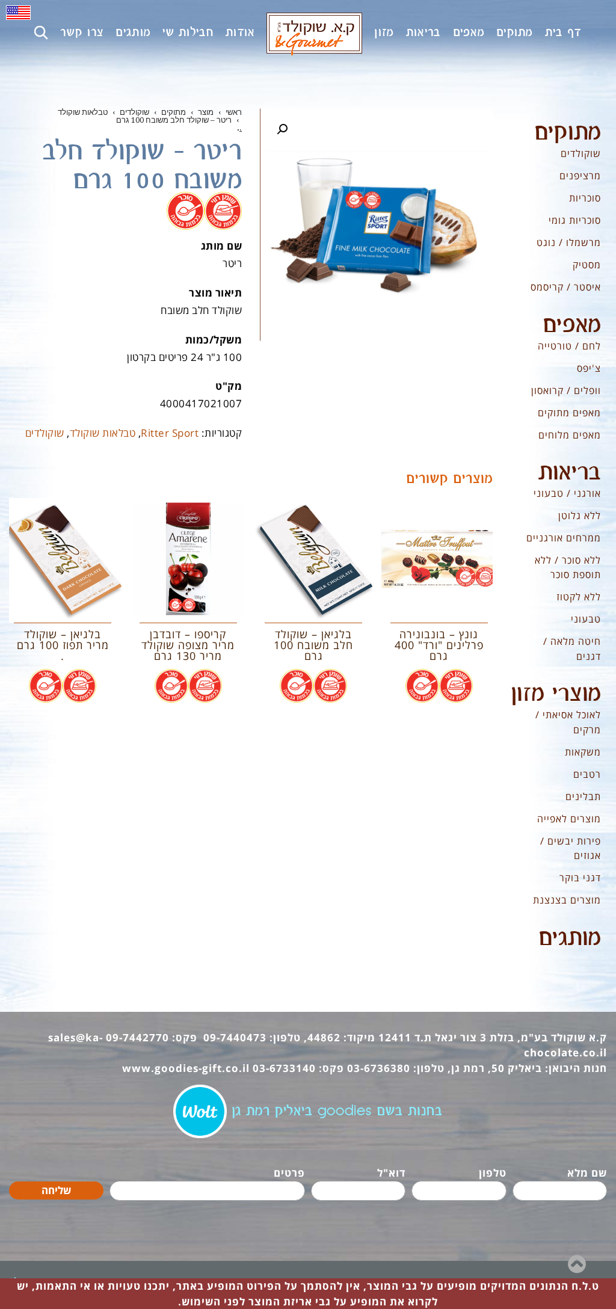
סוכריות (585, 198)
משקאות (583, 752)
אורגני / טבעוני (567, 493)
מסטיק (587, 264)
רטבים (587, 774)
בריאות (569, 473)
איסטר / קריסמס (566, 287)
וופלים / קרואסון (566, 390)
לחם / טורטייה (569, 346)
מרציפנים (580, 175)
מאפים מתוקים (569, 412)
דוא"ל (391, 1173)
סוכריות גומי (575, 220)
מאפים (572, 325)
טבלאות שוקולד (103, 433)
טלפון (493, 1173)
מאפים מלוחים (569, 435)
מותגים (569, 938)
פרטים (289, 1173)
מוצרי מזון (556, 694)
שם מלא (587, 1173)
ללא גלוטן (579, 515)
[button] (282, 129)
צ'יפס (589, 368)
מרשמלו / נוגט (569, 242)
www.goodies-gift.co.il (186, 1068)
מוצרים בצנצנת (567, 900)
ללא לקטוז (578, 596)
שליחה (56, 1190)
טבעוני (586, 619)
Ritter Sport (170, 433)
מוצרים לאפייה (569, 818)
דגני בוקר (580, 877)
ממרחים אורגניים (563, 537)
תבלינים (583, 796)
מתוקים (567, 133)
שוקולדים (44, 433)
